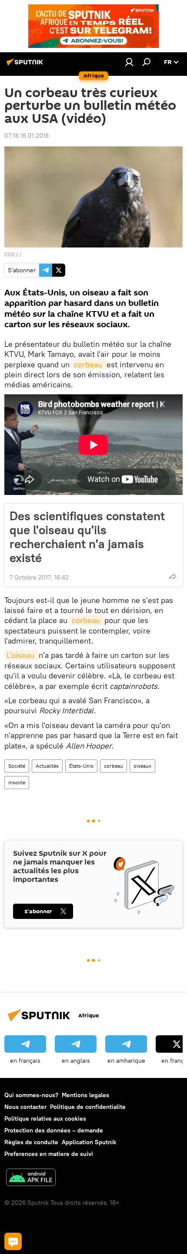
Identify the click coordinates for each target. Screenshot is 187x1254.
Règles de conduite (31, 1142)
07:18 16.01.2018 (26, 135)
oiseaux (142, 766)
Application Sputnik (89, 1142)
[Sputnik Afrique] (26, 65)
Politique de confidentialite (88, 1107)
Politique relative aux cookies (45, 1118)
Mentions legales (85, 1095)
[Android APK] (30, 1178)
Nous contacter (25, 1107)
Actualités (47, 766)
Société (16, 766)
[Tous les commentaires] (13, 1241)
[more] (172, 576)
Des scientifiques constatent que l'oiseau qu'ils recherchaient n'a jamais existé (87, 537)
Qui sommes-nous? (31, 1095)
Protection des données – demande (53, 1130)
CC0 (9, 254)
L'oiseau (22, 655)
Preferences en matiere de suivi (48, 1154)
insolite (16, 782)
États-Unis (81, 766)
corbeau (89, 364)
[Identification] (129, 62)
